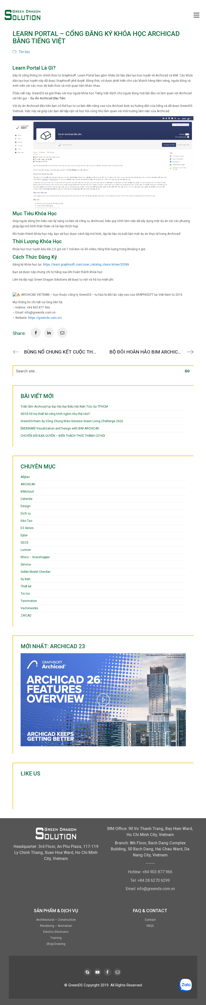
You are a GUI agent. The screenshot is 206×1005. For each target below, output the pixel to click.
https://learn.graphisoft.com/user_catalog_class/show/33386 (86, 264)
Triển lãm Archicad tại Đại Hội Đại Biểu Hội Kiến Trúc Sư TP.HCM (64, 406)
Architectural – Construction (56, 920)
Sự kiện (25, 579)
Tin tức (24, 52)
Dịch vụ (26, 513)
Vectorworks (29, 608)
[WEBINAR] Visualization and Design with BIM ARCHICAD (60, 428)
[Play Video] (103, 699)
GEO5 (24, 542)
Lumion (26, 550)
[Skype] (87, 972)
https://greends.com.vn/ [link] (45, 318)
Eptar (24, 535)
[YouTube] (97, 972)
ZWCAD (26, 615)
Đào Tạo (26, 520)
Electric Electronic (56, 932)
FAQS (150, 926)
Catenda (26, 499)
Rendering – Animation (56, 926)
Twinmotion (29, 601)
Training (56, 938)
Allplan (25, 477)
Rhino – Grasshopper (35, 557)
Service (26, 564)
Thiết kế (26, 586)
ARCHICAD (28, 484)
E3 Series (27, 528)
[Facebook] (107, 972)
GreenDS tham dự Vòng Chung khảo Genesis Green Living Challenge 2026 (72, 421)
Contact (150, 920)
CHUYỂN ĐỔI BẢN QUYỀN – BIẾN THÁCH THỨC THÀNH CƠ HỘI (63, 436)
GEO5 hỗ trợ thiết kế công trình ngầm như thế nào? (55, 414)
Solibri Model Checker (35, 572)
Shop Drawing (55, 944)
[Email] (117, 972)
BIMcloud (27, 491)
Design (25, 506)
